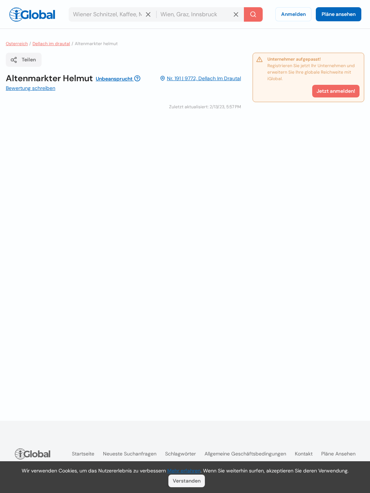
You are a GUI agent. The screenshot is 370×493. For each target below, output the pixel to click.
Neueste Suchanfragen (129, 453)
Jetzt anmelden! (336, 91)
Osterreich (17, 44)
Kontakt (304, 453)
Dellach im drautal (51, 44)
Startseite (83, 453)
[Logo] (32, 14)
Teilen (29, 59)
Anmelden (293, 14)
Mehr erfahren (184, 470)
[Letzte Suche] (253, 14)
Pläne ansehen (339, 14)
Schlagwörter (180, 453)
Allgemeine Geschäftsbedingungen (245, 453)
